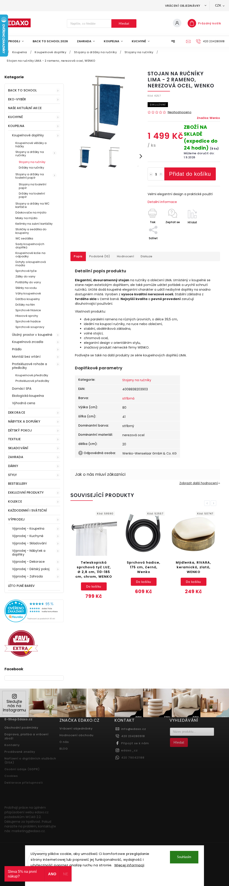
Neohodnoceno (179, 112)
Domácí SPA (21, 388)
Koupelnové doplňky (28, 135)
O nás (64, 742)
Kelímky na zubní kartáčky (34, 224)
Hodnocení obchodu (76, 735)
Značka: (208, 118)
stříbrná (128, 398)
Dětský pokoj (20, 430)
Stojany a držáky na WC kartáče (32, 205)
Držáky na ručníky (31, 167)
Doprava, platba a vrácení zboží (26, 736)
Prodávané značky (19, 752)
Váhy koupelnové (28, 293)
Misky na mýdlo (26, 218)
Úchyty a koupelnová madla (30, 263)
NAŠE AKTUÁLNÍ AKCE (25, 108)
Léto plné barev (21, 586)
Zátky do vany (25, 276)
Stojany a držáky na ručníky (29, 153)
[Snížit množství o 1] (151, 174)
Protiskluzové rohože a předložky (29, 366)
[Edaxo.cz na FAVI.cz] (21, 655)
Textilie (14, 439)
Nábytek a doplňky (24, 421)
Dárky (13, 466)
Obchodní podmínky (21, 728)
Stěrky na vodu (26, 288)
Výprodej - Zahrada (27, 576)
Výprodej (16, 519)
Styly (12, 475)
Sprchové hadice (28, 321)
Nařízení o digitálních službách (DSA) (30, 760)
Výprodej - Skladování (29, 543)
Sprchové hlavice (28, 310)
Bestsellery (17, 483)
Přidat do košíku (190, 174)
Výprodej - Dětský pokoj (30, 569)
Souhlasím (184, 857)
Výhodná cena (23, 403)
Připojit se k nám (135, 743)
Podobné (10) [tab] (99, 256)
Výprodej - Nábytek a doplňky (28, 552)
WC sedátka (24, 238)
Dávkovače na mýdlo (31, 212)
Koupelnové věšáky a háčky (31, 144)
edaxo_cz (129, 750)
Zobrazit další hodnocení (198, 483)
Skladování (18, 448)
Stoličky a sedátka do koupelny (31, 231)
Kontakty (12, 745)
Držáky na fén (25, 305)
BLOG (63, 749)
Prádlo (17, 349)
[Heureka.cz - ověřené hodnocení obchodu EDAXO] (34, 621)
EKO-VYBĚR (17, 99)
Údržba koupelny (27, 299)
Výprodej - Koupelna (28, 528)
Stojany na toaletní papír (32, 186)
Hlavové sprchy (26, 316)
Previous (208, 503)
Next (214, 503)
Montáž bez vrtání (26, 356)
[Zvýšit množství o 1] (161, 174)
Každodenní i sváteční (27, 510)
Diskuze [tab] (147, 256)
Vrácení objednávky (182, 6)
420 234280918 (133, 736)
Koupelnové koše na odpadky (30, 254)
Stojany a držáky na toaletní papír (29, 176)
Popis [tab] (78, 256)
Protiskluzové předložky (32, 381)
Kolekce (15, 501)
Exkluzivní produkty (26, 492)
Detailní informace (162, 202)
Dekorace (16, 412)
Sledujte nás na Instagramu (14, 706)
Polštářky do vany (28, 282)
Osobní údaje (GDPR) (22, 769)
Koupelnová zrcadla (27, 342)
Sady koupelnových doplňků (29, 245)
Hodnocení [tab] (125, 256)
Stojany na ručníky (32, 162)
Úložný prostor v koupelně (32, 334)
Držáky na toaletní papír (32, 195)
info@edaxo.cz (133, 729)
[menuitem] (16, 41)
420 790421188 (132, 757)
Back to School (22, 90)
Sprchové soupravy (29, 327)
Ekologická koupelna (28, 395)
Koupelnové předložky (31, 375)
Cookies (11, 776)
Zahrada (15, 457)
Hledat (124, 23)
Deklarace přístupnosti (23, 783)
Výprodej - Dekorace (28, 561)
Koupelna (16, 126)
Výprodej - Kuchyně (27, 536)
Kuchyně (15, 117)
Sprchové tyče (26, 271)
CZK (218, 5)
